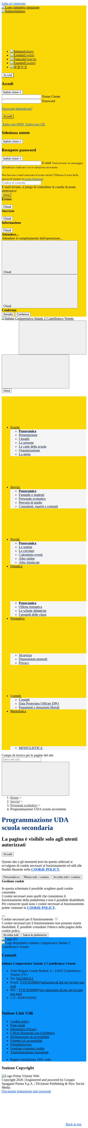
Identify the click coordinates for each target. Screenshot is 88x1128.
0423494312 (24, 978)
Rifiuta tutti (36, 877)
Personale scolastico (23, 805)
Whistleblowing (21, 1044)
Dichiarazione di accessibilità (29, 1037)
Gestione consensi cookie (27, 1048)
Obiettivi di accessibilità (26, 1040)
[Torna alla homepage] (44, 318)
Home (14, 797)
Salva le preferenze (35, 935)
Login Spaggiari (34, 178)
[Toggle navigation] (35, 371)
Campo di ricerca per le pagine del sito (27, 755)
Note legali (17, 1025)
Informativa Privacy (23, 1029)
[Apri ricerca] (52, 337)
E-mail (46, 163)
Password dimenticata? (17, 109)
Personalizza (11, 877)
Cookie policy (19, 1021)
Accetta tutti (67, 877)
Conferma (23, 314)
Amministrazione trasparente (29, 1052)
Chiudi (7, 206)
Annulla (8, 314)
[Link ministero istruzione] (21, 7)
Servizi (15, 801)
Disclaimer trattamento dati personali (26, 1091)
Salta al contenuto (14, 3)
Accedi (7, 75)
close (6, 390)
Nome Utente (51, 96)
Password (48, 101)
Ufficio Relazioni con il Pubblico (32, 1033)
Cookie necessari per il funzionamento (28, 919)
